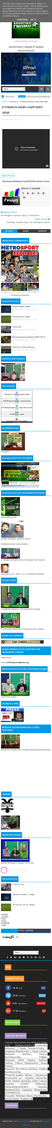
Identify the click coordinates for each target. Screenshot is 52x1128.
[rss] (31, 957)
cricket (3, 925)
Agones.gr (23, 422)
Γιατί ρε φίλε (16, 327)
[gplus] (15, 957)
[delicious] (43, 957)
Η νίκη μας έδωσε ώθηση (21, 317)
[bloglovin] (23, 957)
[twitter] (11, 957)
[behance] (35, 957)
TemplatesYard (23, 1121)
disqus (26, 231)
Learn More (22, 20)
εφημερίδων (25, 295)
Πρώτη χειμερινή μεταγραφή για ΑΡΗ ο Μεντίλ (31, 96)
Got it (33, 20)
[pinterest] (19, 957)
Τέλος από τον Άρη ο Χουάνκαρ (23, 347)
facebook (42, 231)
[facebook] (7, 957)
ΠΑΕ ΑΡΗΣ (10, 96)
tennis (3, 918)
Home (4, 101)
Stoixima (30, 422)
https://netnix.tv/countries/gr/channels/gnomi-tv (26, 931)
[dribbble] (27, 957)
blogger (9, 231)
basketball (5, 923)
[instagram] (39, 957)
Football (4, 914)
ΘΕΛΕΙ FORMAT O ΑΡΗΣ (21, 307)
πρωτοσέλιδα (16, 295)
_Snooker (5, 916)
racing (3, 921)
